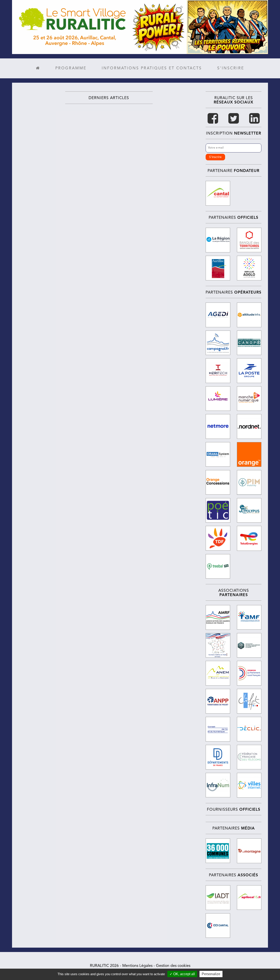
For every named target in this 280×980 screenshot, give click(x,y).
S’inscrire (230, 68)
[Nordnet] (249, 426)
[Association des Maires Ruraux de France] (218, 617)
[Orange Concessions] (218, 482)
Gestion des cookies (173, 966)
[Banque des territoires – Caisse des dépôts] (249, 240)
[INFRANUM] (218, 785)
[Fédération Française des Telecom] (249, 757)
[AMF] (249, 617)
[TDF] (218, 538)
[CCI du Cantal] (218, 925)
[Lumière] (218, 398)
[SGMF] (218, 645)
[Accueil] (38, 68)
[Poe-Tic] (218, 510)
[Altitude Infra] (249, 315)
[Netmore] (218, 426)
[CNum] (218, 729)
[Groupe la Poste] (249, 370)
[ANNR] (249, 673)
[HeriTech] (218, 370)
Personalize (211, 974)
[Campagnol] (218, 343)
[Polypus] (249, 510)
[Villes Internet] (249, 785)
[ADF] (218, 757)
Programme (70, 68)
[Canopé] (249, 343)
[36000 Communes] (218, 850)
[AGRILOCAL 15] (249, 897)
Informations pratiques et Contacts (152, 68)
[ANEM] (218, 673)
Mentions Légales (137, 966)
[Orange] (249, 454)
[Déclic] (249, 729)
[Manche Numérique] (249, 398)
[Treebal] (218, 566)
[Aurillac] (218, 268)
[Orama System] (218, 454)
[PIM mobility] (249, 482)
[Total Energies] (249, 538)
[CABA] (249, 268)
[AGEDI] (218, 315)
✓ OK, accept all (182, 974)
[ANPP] (218, 701)
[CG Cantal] (218, 193)
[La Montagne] (249, 850)
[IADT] (218, 897)
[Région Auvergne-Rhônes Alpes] (218, 240)
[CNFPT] (249, 701)
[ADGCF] (249, 645)
